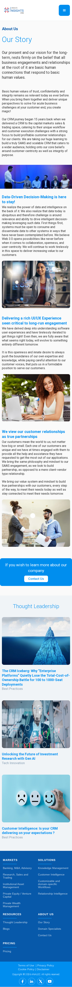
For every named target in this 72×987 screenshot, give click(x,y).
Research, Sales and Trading (15, 876)
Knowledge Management (53, 868)
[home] (22, 10)
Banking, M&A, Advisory (17, 868)
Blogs (6, 928)
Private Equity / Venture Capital (17, 895)
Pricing (7, 951)
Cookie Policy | (27, 969)
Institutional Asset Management (13, 886)
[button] (64, 10)
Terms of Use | (27, 965)
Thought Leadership (15, 922)
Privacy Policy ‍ (45, 965)
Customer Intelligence (51, 874)
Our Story (44, 922)
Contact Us (36, 579)
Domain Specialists (49, 928)
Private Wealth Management (12, 905)
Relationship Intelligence (53, 893)
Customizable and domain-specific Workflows (49, 884)
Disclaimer (42, 969)
